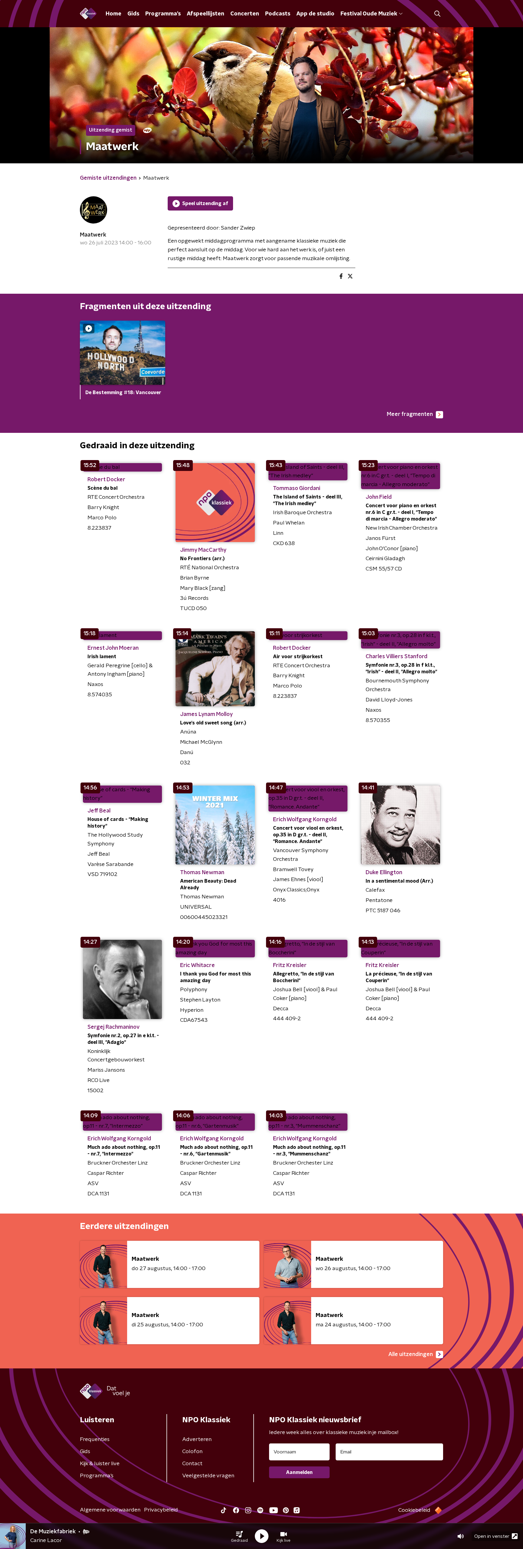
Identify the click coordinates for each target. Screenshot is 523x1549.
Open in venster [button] (491, 1536)
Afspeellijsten (205, 14)
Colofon (192, 1451)
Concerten (244, 14)
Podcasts (277, 14)
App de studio (315, 14)
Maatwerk (93, 235)
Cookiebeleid (414, 1510)
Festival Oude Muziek (368, 14)
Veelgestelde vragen (208, 1476)
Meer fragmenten (410, 414)
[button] (239, 1536)
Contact (192, 1463)
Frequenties (95, 1439)
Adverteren (197, 1439)
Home (113, 14)
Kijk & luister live (100, 1463)
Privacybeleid (161, 1510)
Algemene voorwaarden (110, 1510)
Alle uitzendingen (410, 1354)
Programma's (163, 14)
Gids (133, 14)
